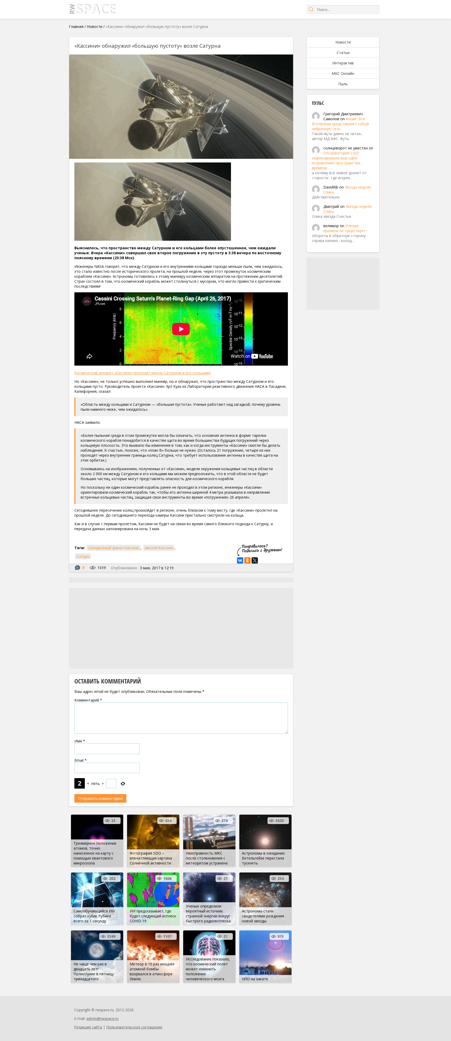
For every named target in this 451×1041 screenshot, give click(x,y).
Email (80, 760)
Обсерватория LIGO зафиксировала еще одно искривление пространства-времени (336, 160)
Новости (94, 26)
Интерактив (343, 62)
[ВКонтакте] (240, 560)
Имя (79, 741)
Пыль (343, 83)
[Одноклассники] (247, 560)
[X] (255, 560)
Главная (76, 26)
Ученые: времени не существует (344, 228)
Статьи (343, 52)
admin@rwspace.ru (102, 1018)
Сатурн (83, 556)
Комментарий (88, 700)
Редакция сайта (88, 1027)
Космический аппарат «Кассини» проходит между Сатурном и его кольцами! (142, 372)
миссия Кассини (159, 547)
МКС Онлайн (343, 73)
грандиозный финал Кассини (113, 547)
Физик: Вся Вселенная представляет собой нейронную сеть (340, 123)
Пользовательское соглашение (134, 1027)
